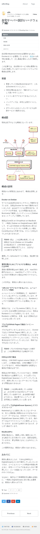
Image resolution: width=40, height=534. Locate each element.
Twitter (6, 526)
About (25, 4)
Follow (35, 14)
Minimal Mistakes (25, 529)
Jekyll (17, 529)
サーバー (12, 490)
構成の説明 (7, 45)
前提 (5, 38)
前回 (31, 56)
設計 (19, 490)
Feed (35, 526)
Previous (11, 513)
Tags (33, 4)
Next (29, 513)
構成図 (5, 41)
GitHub (26, 526)
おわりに (6, 49)
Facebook (16, 526)
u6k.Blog (5, 4)
